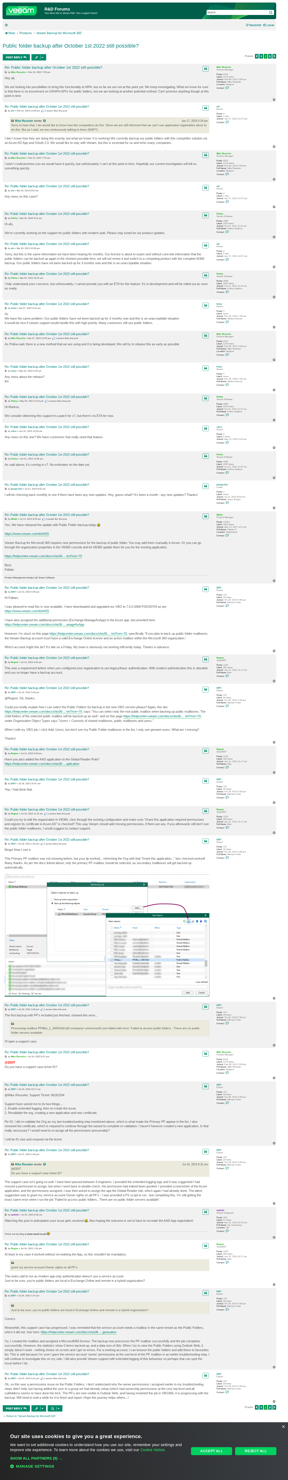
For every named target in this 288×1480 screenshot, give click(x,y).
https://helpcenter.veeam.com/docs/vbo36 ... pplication (42, 763)
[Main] (24, 10)
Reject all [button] (256, 1451)
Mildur (220, 515)
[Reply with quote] (205, 68)
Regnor (220, 658)
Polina (220, 214)
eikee (219, 427)
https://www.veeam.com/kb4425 (27, 533)
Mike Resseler (224, 67)
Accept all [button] (211, 1451)
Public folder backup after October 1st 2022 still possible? (71, 46)
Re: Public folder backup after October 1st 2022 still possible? (53, 68)
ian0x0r (220, 1210)
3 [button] (270, 56)
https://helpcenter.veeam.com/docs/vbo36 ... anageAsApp (44, 624)
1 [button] (261, 56)
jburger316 (222, 484)
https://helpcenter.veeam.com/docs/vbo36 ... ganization (78, 1332)
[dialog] (144, 1451)
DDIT (219, 587)
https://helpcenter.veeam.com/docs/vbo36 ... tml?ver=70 (43, 556)
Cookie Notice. (153, 1450)
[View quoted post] (45, 121)
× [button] (283, 1426)
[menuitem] (268, 25)
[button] (257, 56)
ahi (218, 106)
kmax (219, 304)
